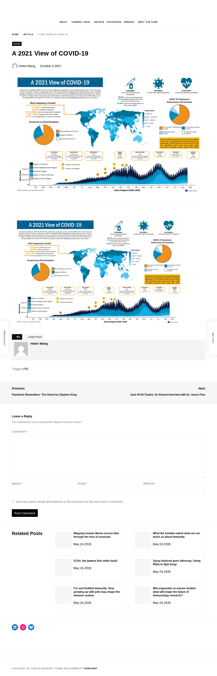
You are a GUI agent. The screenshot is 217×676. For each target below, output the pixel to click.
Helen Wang (27, 66)
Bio (18, 337)
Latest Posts (35, 337)
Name (17, 483)
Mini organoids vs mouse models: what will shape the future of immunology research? (174, 592)
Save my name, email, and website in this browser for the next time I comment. (69, 501)
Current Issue (81, 22)
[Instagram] (23, 627)
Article (17, 44)
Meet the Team (147, 22)
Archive (99, 22)
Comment (20, 431)
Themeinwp (90, 668)
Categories (114, 22)
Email (82, 483)
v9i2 (25, 369)
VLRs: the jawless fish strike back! (95, 560)
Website (149, 483)
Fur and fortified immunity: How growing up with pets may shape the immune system (97, 592)
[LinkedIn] (15, 627)
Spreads (129, 22)
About (63, 22)
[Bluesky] (31, 627)
